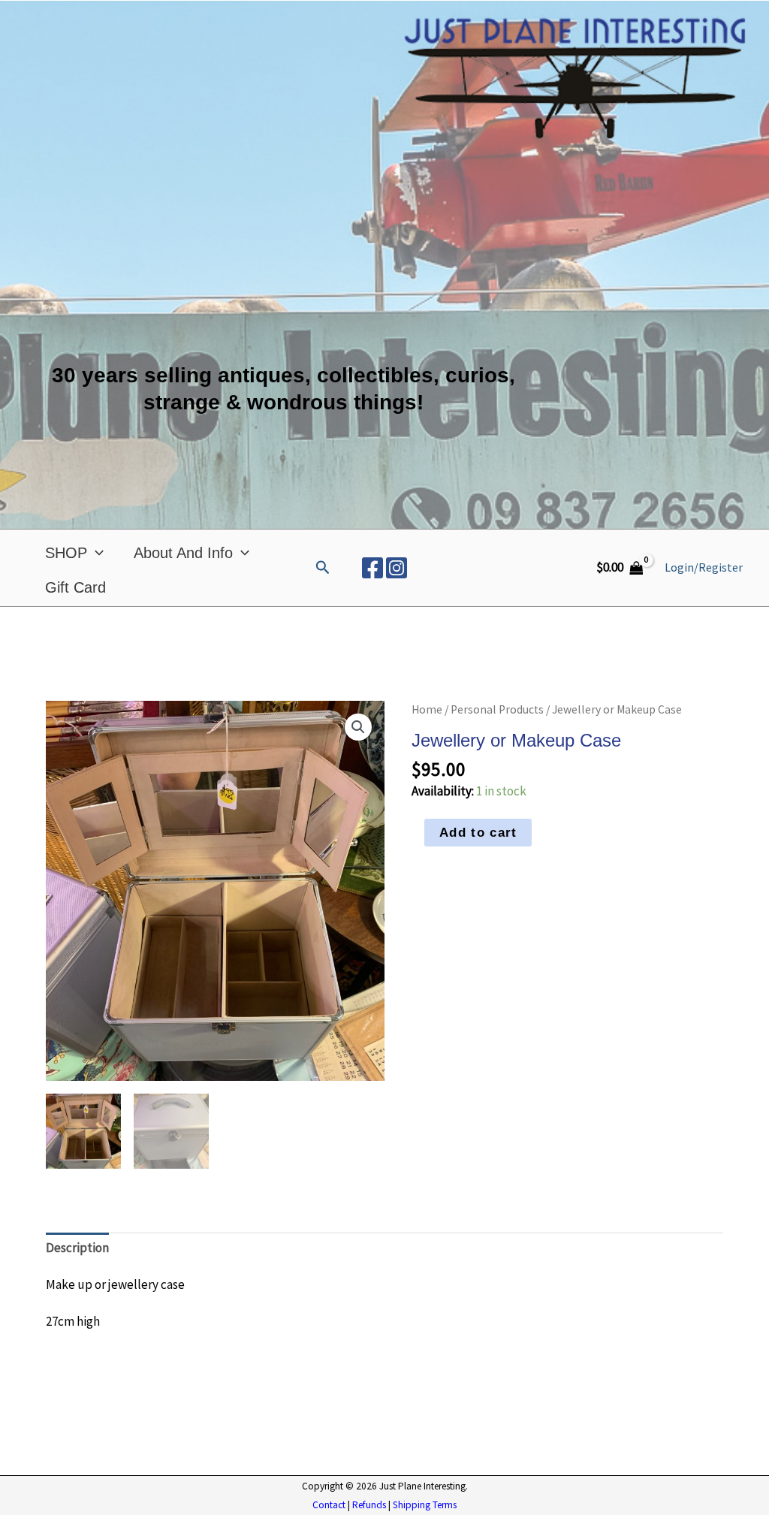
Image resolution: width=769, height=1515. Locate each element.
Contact (328, 1504)
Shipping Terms (425, 1504)
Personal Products (497, 709)
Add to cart (478, 832)
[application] (95, 552)
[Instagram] (396, 568)
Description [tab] (77, 1247)
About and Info (183, 553)
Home (427, 709)
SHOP (66, 553)
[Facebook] (372, 568)
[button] (322, 567)
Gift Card (75, 587)
